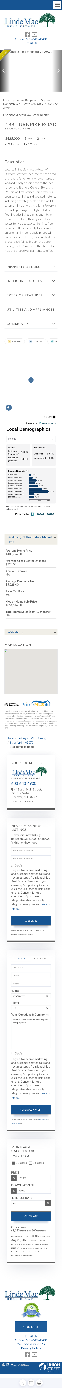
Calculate (31, 1216)
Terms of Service (15, 1123)
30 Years (21, 1162)
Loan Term (20, 1156)
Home (10, 738)
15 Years (38, 1162)
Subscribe (31, 920)
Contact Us (16, 801)
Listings (23, 738)
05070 (29, 742)
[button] (5, 71)
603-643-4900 (36, 39)
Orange (43, 738)
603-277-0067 (34, 1344)
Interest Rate (21, 1197)
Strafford (16, 742)
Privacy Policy (43, 1119)
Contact (31, 1327)
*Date (15, 990)
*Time (15, 1002)
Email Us (31, 43)
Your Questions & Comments (30, 1014)
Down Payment (23, 1185)
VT (33, 738)
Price (15, 1172)
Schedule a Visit (40, 958)
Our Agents (28, 801)
